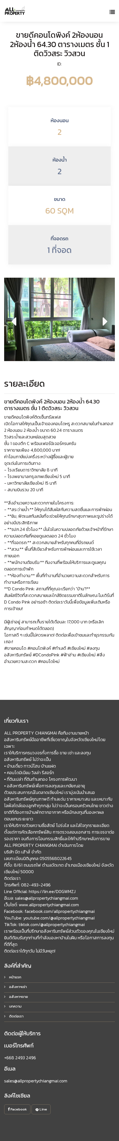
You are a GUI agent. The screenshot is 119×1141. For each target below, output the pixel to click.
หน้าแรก (14, 977)
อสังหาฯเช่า (17, 986)
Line (43, 1109)
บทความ (15, 1006)
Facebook (18, 1109)
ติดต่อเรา (16, 1016)
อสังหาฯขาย (18, 996)
